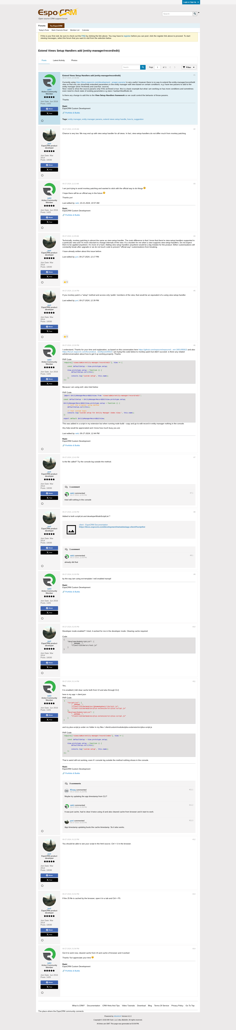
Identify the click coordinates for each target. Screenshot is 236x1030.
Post (50, 113)
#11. (191, 790)
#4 (194, 236)
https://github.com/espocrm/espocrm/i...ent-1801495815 (163, 349)
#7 (194, 457)
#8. (191, 555)
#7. (191, 493)
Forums (41, 26)
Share (51, 109)
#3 (194, 184)
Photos (74, 60)
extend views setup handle (114, 119)
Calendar (85, 30)
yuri (76, 257)
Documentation (93, 1005)
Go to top (190, 1005)
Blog (150, 1005)
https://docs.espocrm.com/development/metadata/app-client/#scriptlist (112, 527)
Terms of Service (161, 1005)
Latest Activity (59, 60)
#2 (194, 129)
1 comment (75, 487)
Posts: (43, 104)
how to (130, 119)
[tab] (44, 60)
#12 (194, 839)
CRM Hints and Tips (111, 1005)
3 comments (75, 783)
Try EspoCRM (56, 26)
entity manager (74, 119)
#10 (194, 627)
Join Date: (45, 101)
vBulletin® (117, 1016)
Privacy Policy (177, 1005)
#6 (194, 345)
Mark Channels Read (59, 30)
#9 (194, 574)
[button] (65, 282)
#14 (194, 949)
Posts (44, 60)
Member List (74, 30)
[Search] (195, 14)
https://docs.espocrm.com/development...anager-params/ (101, 82)
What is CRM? (78, 1005)
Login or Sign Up (189, 2)
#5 (194, 291)
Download (141, 1005)
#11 (194, 681)
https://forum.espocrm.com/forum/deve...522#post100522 (87, 352)
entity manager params (92, 119)
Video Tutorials (128, 1005)
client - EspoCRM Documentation (93, 525)
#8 (194, 512)
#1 (194, 75)
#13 (194, 894)
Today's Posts (44, 30)
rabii (77, 203)
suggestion (139, 119)
